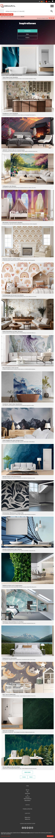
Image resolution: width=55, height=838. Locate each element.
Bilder (27, 34)
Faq (27, 795)
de (39, 1)
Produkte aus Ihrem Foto (27, 808)
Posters (27, 37)
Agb (27, 791)
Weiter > (31, 777)
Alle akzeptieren (50, 836)
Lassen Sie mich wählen (5, 836)
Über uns (27, 789)
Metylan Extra (27, 819)
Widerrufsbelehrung (27, 798)
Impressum (27, 797)
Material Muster (27, 800)
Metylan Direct (27, 817)
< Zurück (24, 777)
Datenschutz (27, 793)
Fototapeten (27, 31)
